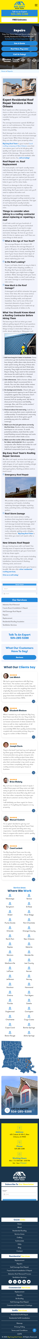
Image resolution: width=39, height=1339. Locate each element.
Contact (20, 1251)
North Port (10, 939)
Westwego (10, 899)
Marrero (10, 955)
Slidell (10, 915)
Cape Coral (10, 1027)
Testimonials (19, 1241)
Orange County (29, 931)
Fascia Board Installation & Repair (15, 608)
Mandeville (29, 955)
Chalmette (10, 1019)
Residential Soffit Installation (19, 1318)
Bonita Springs (29, 1027)
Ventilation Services (10, 625)
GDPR (19, 1334)
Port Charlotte (29, 923)
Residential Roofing (19, 1231)
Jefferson (10, 979)
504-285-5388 (19, 14)
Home (19, 1224)
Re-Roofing (19, 1299)
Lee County (29, 963)
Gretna (10, 995)
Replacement (7, 618)
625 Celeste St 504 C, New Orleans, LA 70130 (19, 1135)
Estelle (29, 1003)
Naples (10, 947)
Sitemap (19, 1323)
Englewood (10, 1011)
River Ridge (29, 915)
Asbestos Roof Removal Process (19, 1274)
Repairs (5, 615)
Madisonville (10, 963)
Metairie (29, 947)
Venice (29, 899)
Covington (29, 1011)
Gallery (19, 1237)
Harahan (10, 987)
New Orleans (29, 939)
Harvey (29, 979)
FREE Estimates (19, 19)
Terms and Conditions (19, 1330)
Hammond (29, 987)
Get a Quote (19, 43)
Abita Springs (29, 1036)
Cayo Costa (29, 1019)
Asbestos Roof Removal (11, 605)
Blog (19, 1248)
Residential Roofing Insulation (13, 622)
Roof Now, (19, 49)
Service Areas (19, 1234)
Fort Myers (29, 995)
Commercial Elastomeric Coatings (19, 1305)
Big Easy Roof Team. (15, 1337)
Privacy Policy (19, 1327)
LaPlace (10, 971)
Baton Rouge (10, 1036)
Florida (10, 1003)
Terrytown (10, 907)
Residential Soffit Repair (19, 1315)
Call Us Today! (19, 54)
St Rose (29, 907)
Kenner (29, 971)
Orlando (10, 931)
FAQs (19, 1244)
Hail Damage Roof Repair (12, 611)
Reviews (19, 657)
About (19, 1227)
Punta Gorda (10, 923)
